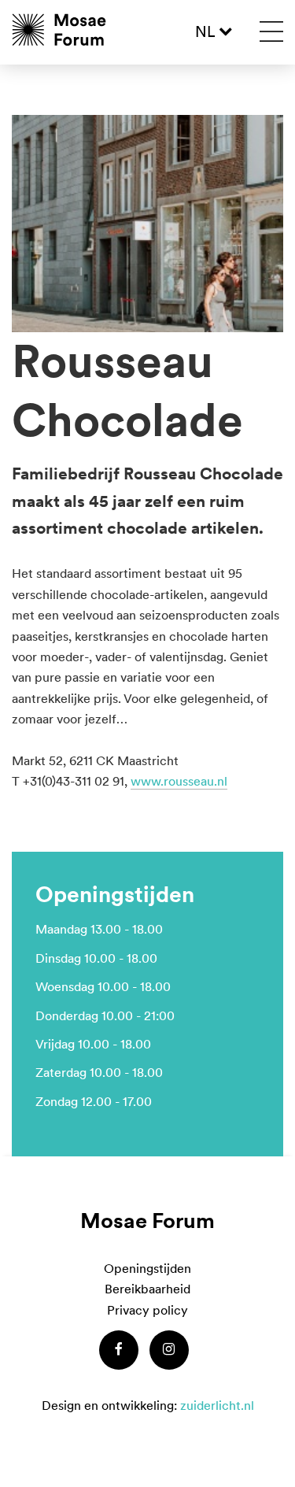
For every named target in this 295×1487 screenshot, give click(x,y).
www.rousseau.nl (179, 781)
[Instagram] (169, 1350)
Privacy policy (147, 1310)
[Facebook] (118, 1350)
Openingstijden (147, 1268)
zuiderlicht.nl (217, 1405)
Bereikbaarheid (147, 1289)
